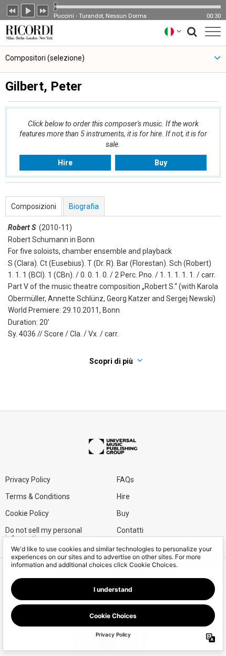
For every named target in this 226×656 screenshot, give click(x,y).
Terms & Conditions (37, 496)
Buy (161, 162)
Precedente (12, 9)
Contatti (130, 530)
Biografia (84, 206)
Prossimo (43, 9)
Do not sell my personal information (43, 534)
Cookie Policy (27, 513)
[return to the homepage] (27, 31)
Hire (65, 162)
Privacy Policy (27, 479)
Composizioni (33, 206)
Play (27, 9)
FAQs (125, 479)
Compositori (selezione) (45, 58)
